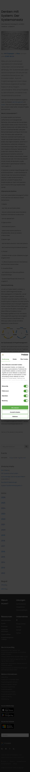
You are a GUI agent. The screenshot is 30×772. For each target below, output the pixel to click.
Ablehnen (15, 416)
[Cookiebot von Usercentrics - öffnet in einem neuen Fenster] (21, 355)
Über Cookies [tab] (24, 359)
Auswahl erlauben (15, 412)
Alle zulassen (15, 407)
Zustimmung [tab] (5, 359)
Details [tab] (15, 359)
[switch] (26, 391)
